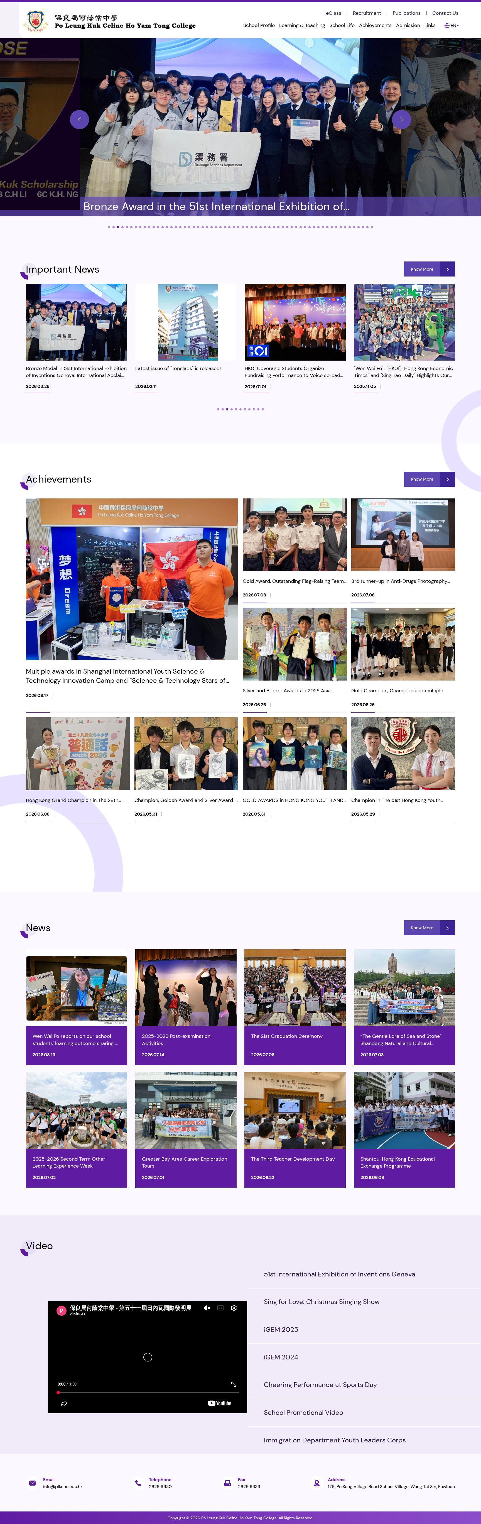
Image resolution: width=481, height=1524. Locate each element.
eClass (333, 13)
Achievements (375, 25)
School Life (342, 25)
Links (430, 25)
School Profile (259, 25)
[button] (79, 119)
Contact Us (445, 13)
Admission (408, 25)
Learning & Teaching (302, 25)
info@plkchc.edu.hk (63, 1486)
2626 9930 (160, 1486)
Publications (407, 13)
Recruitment (367, 13)
